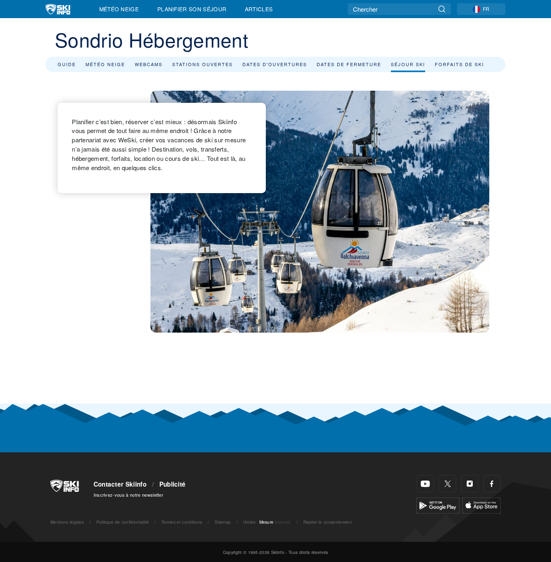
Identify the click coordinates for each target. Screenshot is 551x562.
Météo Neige (119, 9)
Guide (67, 64)
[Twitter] (447, 483)
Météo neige (105, 64)
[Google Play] (437, 504)
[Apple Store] (481, 504)
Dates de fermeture (349, 64)
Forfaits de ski (459, 64)
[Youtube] (425, 483)
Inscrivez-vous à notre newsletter (129, 494)
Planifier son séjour (191, 9)
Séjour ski (408, 64)
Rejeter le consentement (327, 522)
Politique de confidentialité (122, 522)
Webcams (149, 64)
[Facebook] (492, 483)
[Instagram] (469, 483)
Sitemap (223, 522)
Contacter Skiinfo (120, 484)
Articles (259, 9)
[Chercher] (442, 9)
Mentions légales (67, 522)
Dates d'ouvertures (274, 64)
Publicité (172, 484)
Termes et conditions (181, 522)
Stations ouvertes (202, 64)
